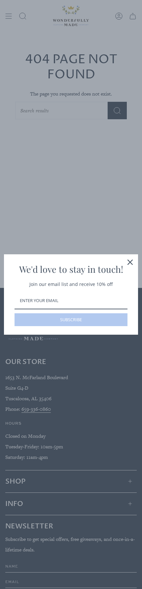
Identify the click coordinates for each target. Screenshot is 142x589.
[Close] (130, 262)
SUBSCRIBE (71, 320)
